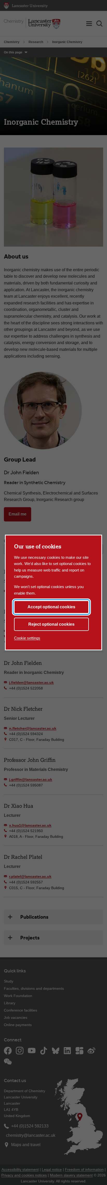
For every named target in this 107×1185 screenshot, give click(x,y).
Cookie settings (27, 638)
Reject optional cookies (51, 624)
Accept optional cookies (51, 607)
